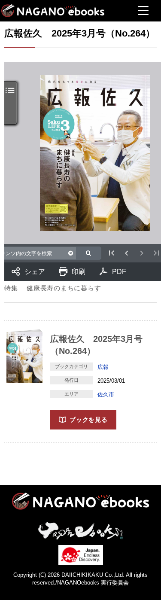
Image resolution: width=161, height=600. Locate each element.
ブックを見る (89, 419)
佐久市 (105, 394)
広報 (103, 367)
